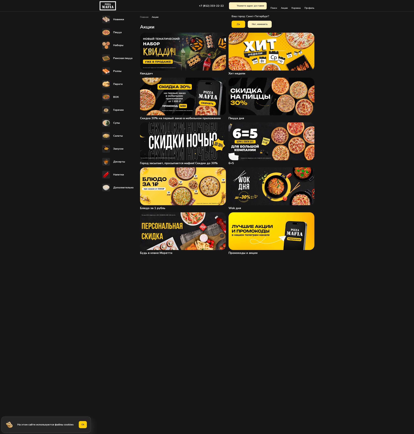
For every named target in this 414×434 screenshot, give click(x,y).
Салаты (118, 136)
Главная (144, 17)
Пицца (117, 32)
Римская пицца (122, 58)
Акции (284, 8)
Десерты (119, 161)
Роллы (117, 71)
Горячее (118, 110)
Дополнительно (123, 187)
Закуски (118, 149)
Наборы (118, 45)
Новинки (118, 19)
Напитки (118, 174)
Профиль (309, 8)
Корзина (296, 8)
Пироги (118, 84)
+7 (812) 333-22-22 (211, 5)
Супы (116, 123)
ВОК (116, 97)
